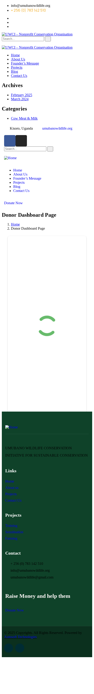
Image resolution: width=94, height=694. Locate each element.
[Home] (10, 158)
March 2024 (20, 99)
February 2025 (21, 95)
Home (15, 224)
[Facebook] (10, 140)
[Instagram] (21, 140)
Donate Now (13, 203)
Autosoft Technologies (20, 637)
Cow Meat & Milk (24, 118)
